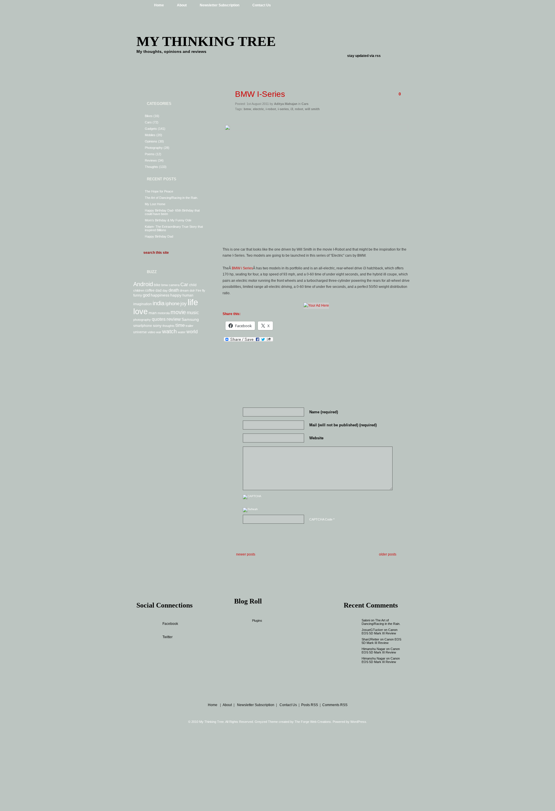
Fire (198, 290)
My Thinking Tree (206, 41)
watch (169, 331)
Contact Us (261, 5)
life (193, 302)
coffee (150, 290)
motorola (164, 313)
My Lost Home (155, 204)
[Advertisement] (316, 119)
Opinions (151, 141)
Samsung (190, 319)
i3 (292, 109)
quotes (159, 319)
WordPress (358, 721)
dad (159, 290)
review (173, 319)
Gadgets (151, 128)
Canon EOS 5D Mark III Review (379, 631)
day (165, 290)
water (182, 332)
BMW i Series (242, 268)
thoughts (168, 325)
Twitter (167, 637)
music (193, 312)
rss (378, 56)
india (158, 303)
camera (174, 285)
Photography (154, 147)
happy (176, 295)
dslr (192, 290)
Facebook (170, 624)
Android (143, 284)
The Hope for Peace (159, 191)
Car (184, 284)
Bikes (149, 116)
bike (157, 285)
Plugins (257, 620)
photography (142, 319)
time (180, 325)
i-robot (271, 109)
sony (157, 325)
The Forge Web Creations (313, 721)
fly (203, 290)
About (182, 5)
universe (140, 332)
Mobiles (150, 135)
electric (258, 109)
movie (178, 312)
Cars (148, 122)
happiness (160, 295)
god (146, 294)
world (192, 331)
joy (183, 303)
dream (184, 290)
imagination (142, 304)
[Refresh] (250, 510)
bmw (164, 285)
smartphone (142, 326)
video (151, 332)
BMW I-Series (260, 94)
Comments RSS (334, 705)
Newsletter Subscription (219, 5)
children (138, 290)
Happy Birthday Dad (159, 236)
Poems (150, 154)
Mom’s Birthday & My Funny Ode (168, 220)
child (193, 285)
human (187, 295)
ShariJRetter (370, 639)
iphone (172, 303)
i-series (283, 109)
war (158, 332)
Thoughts (151, 167)
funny (137, 295)
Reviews (151, 160)
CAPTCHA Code (320, 519)
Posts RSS (309, 705)
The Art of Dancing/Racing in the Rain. (171, 197)
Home (159, 5)
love (140, 311)
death (174, 290)
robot (299, 109)
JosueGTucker (372, 630)
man (153, 312)
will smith (312, 109)
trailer (189, 325)
